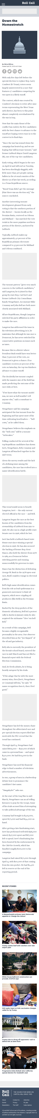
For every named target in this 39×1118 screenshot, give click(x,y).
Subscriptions (28, 1105)
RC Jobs (26, 1102)
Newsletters (5, 1105)
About (4, 1100)
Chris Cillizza (8, 64)
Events (4, 1102)
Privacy (15, 1102)
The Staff (15, 1105)
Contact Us (16, 1100)
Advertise (26, 1100)
